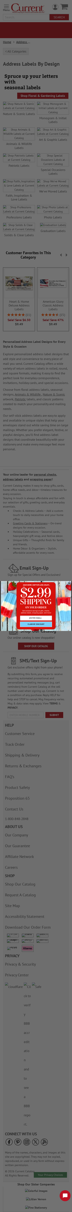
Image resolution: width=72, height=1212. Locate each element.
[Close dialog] (69, 583)
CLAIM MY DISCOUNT (36, 624)
